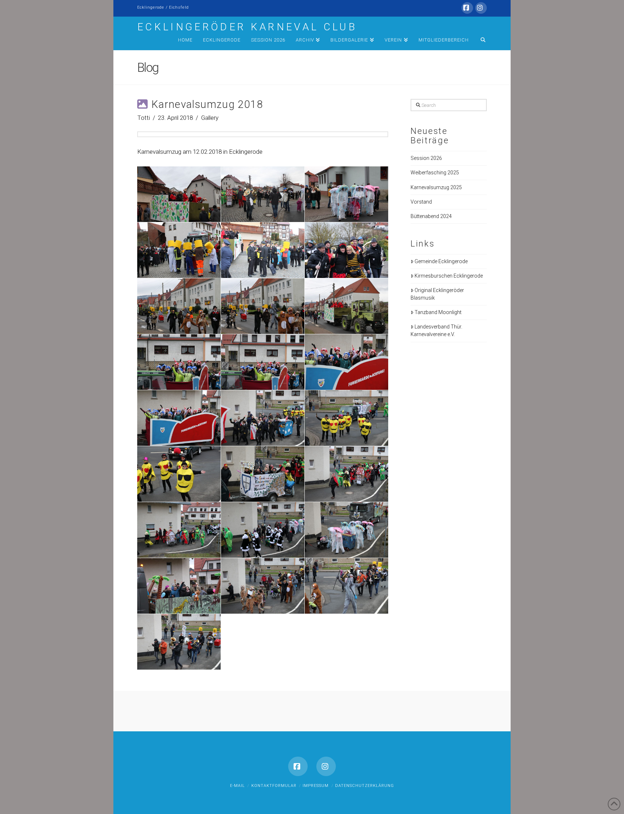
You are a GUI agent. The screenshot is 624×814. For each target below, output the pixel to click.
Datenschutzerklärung (364, 785)
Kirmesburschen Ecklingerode (449, 276)
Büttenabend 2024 (431, 216)
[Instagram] (481, 8)
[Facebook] (467, 8)
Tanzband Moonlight (438, 312)
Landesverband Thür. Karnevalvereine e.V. (436, 330)
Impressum (316, 785)
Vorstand (421, 202)
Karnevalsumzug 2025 (436, 187)
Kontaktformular (273, 785)
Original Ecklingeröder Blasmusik (437, 294)
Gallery (209, 117)
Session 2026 (426, 158)
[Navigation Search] (480, 41)
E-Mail (237, 785)
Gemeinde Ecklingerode (441, 261)
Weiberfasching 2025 (435, 172)
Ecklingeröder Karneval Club (247, 27)
